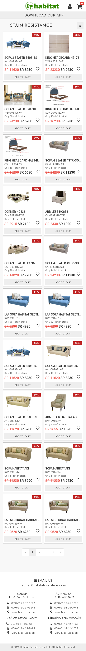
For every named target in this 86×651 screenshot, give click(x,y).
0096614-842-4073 (66, 628)
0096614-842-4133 (66, 623)
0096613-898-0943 (66, 607)
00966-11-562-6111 (23, 623)
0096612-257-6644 (23, 607)
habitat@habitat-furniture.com (43, 585)
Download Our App (43, 15)
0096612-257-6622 (23, 603)
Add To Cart (23, 77)
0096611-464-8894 (23, 628)
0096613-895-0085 (66, 603)
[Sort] (80, 25)
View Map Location (23, 612)
